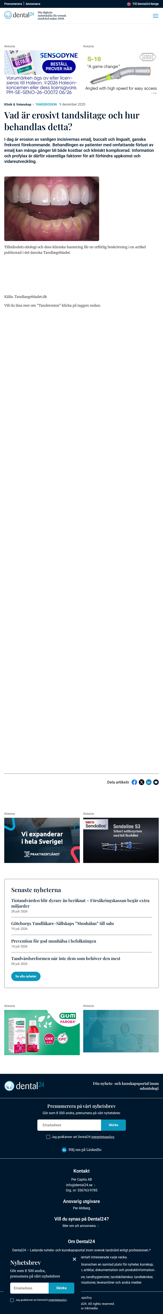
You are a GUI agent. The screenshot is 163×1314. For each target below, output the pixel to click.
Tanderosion (46, 104)
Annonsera (33, 4)
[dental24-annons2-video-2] (121, 1031)
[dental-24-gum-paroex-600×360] (42, 1032)
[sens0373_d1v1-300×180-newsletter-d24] (42, 73)
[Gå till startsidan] (24, 1086)
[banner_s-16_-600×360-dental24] (121, 73)
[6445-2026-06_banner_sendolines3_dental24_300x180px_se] (121, 840)
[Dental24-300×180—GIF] (42, 840)
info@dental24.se (79, 1185)
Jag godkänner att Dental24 (83, 1137)
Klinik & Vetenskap (17, 104)
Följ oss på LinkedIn (85, 1150)
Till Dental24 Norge (145, 4)
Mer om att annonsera (79, 1226)
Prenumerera (13, 4)
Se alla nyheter (26, 976)
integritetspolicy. (103, 1137)
